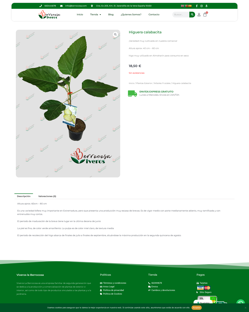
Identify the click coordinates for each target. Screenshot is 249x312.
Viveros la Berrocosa (30, 275)
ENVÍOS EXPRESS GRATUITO (156, 91)
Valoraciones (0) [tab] (47, 196)
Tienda (94, 14)
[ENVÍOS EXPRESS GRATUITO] (132, 93)
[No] (245, 307)
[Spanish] (190, 5)
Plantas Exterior (144, 83)
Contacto (154, 14)
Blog (111, 14)
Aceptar (196, 307)
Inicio (80, 14)
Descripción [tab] (23, 196)
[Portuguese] (186, 5)
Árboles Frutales (162, 83)
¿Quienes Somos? (131, 14)
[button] (115, 34)
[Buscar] (192, 14)
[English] (182, 5)
